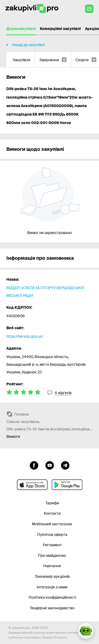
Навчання (52, 565)
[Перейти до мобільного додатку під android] (67, 484)
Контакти (52, 513)
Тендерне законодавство (52, 608)
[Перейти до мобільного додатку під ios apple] (32, 484)
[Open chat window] (86, 631)
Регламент (52, 544)
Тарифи (52, 503)
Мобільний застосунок (52, 524)
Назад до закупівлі (28, 44)
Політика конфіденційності (52, 597)
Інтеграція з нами (52, 587)
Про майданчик (52, 555)
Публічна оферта (52, 534)
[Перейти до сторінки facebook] (34, 464)
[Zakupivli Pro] (32, 8)
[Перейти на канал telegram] (65, 464)
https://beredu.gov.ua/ (24, 336)
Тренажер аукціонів (52, 576)
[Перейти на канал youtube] (49, 464)
